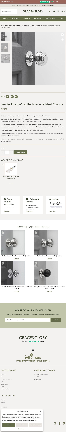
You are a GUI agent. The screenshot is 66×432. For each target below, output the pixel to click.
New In (5, 18)
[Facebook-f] (59, 423)
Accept (8, 425)
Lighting (25, 18)
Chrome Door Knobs (36, 25)
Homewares (37, 18)
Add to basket (20, 152)
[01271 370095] (50, 11)
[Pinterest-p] (64, 423)
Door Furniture (16, 25)
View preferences (35, 425)
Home (2, 25)
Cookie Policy (21, 428)
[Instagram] (16, 96)
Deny (22, 425)
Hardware (14, 18)
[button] (41, 411)
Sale (61, 18)
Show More (7, 211)
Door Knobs (25, 25)
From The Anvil (50, 18)
